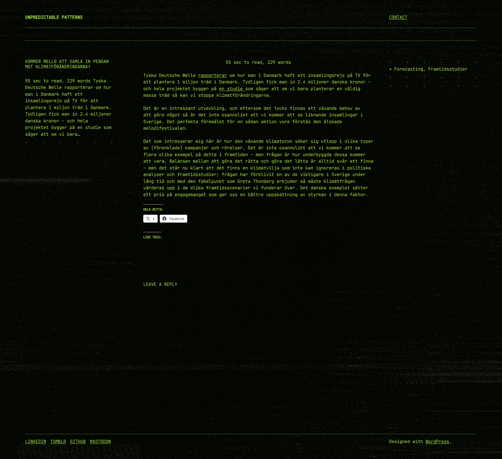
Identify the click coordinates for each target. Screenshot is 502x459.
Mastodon (100, 441)
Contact (398, 17)
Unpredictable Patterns (54, 17)
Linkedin (35, 441)
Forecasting (408, 69)
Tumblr (58, 441)
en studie (232, 89)
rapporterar (212, 75)
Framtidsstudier (447, 69)
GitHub (78, 441)
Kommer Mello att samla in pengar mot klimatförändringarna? (67, 64)
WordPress (437, 441)
